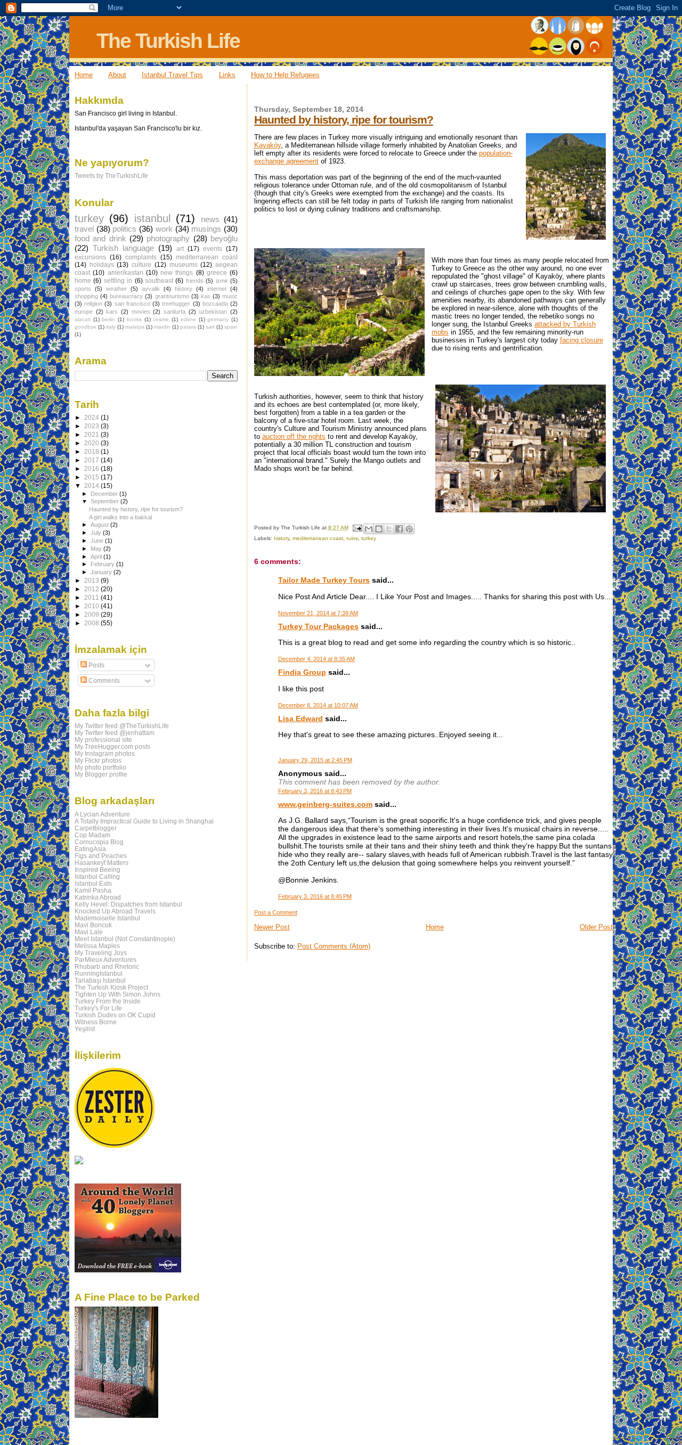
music (230, 296)
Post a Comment (275, 912)
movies (141, 311)
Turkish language (123, 248)
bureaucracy (126, 296)
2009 (92, 614)
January (102, 572)
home (83, 280)
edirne (188, 319)
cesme (161, 319)
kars (112, 311)
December (105, 494)
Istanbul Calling (97, 876)
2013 (92, 580)
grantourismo (172, 296)
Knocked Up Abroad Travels (115, 911)
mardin (162, 327)
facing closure (581, 340)
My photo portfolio (100, 767)
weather (116, 288)
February (103, 564)
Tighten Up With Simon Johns (117, 994)
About (117, 75)
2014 (92, 485)
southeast (159, 280)
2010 (92, 605)
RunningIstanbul (99, 973)
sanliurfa (174, 311)
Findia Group (302, 672)
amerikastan (125, 272)
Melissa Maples (97, 945)
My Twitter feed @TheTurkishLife (122, 725)
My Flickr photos (98, 760)
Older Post (596, 927)
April (97, 556)
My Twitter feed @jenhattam (115, 732)
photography (168, 238)
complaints (141, 257)
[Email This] (368, 529)
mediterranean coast (318, 538)
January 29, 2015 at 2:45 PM (315, 760)
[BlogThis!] (379, 529)
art (180, 248)
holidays (102, 264)
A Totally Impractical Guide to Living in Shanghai (144, 821)
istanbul (152, 218)
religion (93, 303)
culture (141, 264)
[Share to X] (389, 529)
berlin (108, 319)
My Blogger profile (101, 774)
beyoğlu (224, 238)
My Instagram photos (105, 753)
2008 (92, 622)
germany (218, 319)
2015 (92, 476)
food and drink (100, 238)
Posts (95, 665)
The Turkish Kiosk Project (111, 987)
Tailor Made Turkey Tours (324, 580)
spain (231, 327)
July (97, 532)
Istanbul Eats (93, 883)
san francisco (132, 303)
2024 (92, 417)
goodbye (85, 327)
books (134, 319)
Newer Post (272, 927)
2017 (92, 459)
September (105, 501)
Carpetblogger (96, 827)
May (97, 548)
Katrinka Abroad (98, 897)
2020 (92, 442)
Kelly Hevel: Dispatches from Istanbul (128, 904)
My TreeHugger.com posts (112, 746)
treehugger (176, 303)
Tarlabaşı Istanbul (100, 980)
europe (84, 311)
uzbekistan (213, 311)
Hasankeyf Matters (101, 862)
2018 (92, 451)
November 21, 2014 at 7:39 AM (318, 613)
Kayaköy (267, 145)
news (210, 219)
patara (188, 327)
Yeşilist (85, 1028)
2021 (92, 434)
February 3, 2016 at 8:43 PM (315, 791)
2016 (92, 468)
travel (84, 229)
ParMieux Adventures (105, 959)
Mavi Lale (89, 931)
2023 (92, 425)
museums (183, 264)
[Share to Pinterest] (409, 529)
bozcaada (215, 303)
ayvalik (151, 288)
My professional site (103, 739)
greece (217, 272)
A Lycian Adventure (102, 814)
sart (210, 327)
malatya (134, 327)
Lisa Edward (300, 718)
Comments (103, 680)
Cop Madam (92, 834)
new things (176, 272)
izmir (222, 280)
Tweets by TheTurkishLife (111, 175)
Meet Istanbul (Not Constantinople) (125, 938)
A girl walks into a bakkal (120, 517)
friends (195, 280)
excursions (90, 257)
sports (83, 288)
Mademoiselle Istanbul (107, 918)
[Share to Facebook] (399, 529)
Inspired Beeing (97, 869)
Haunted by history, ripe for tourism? (343, 119)
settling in (118, 280)
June (98, 540)
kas (205, 296)
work (164, 229)
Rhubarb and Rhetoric (107, 966)
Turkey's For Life (98, 1008)
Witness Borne (96, 1021)
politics (124, 229)
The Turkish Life (168, 40)
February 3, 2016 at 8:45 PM (315, 896)
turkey (368, 538)
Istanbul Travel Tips (172, 75)
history (281, 538)
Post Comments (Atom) (333, 946)
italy (111, 327)
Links (227, 75)
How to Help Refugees (285, 75)
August (100, 524)
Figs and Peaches (101, 855)
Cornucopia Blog (99, 841)
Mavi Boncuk (93, 924)
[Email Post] (357, 527)
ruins (352, 538)
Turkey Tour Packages (318, 626)
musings (206, 229)
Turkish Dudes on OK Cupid (115, 1014)
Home (84, 75)
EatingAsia (90, 848)
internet (216, 288)
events (212, 248)
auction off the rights (294, 436)
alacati (83, 319)
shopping (86, 296)
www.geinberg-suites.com (325, 804)
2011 (92, 597)
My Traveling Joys (101, 952)
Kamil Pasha (93, 890)
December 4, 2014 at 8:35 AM (316, 659)
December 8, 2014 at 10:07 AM (318, 705)
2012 (92, 588)
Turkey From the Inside (108, 1001)
